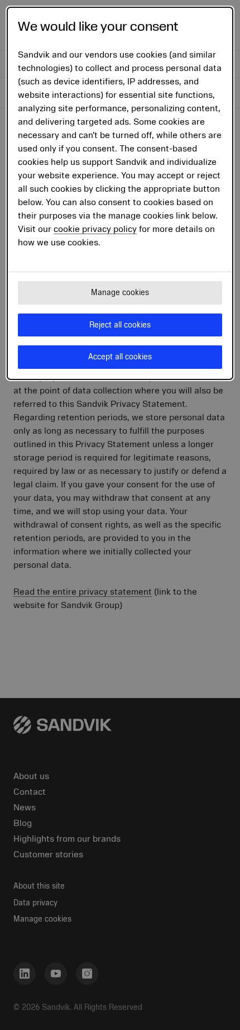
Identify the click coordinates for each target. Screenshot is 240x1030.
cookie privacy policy (95, 229)
